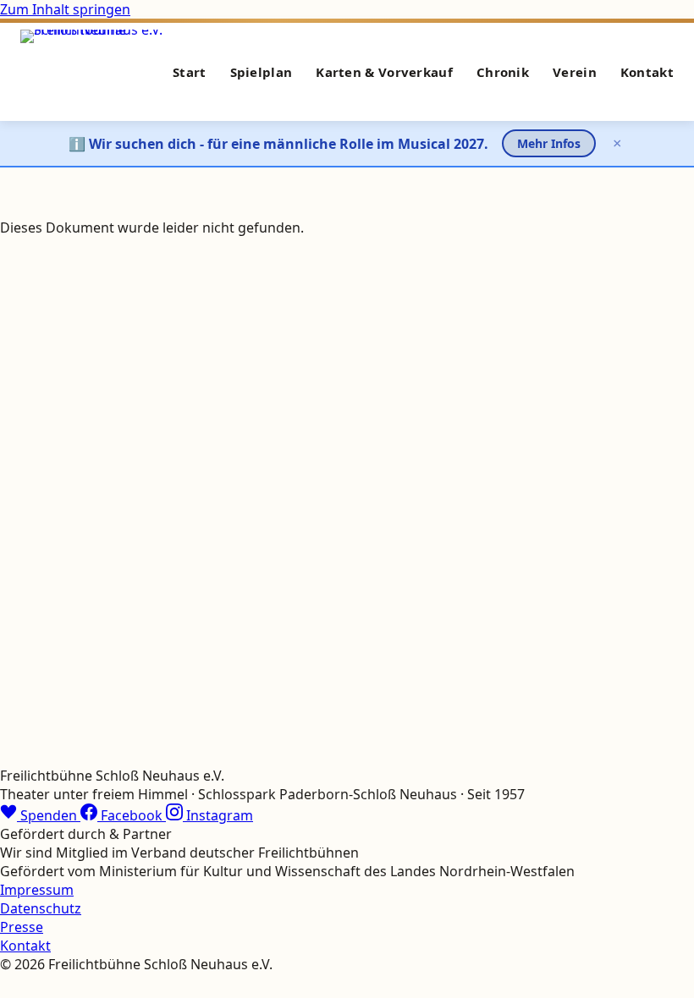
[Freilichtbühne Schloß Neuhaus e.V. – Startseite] (95, 72)
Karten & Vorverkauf (384, 71)
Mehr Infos (549, 143)
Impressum (37, 889)
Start (190, 71)
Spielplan (261, 71)
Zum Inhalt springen (65, 9)
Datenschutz (40, 908)
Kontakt (647, 71)
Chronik (502, 71)
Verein (575, 71)
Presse (21, 927)
